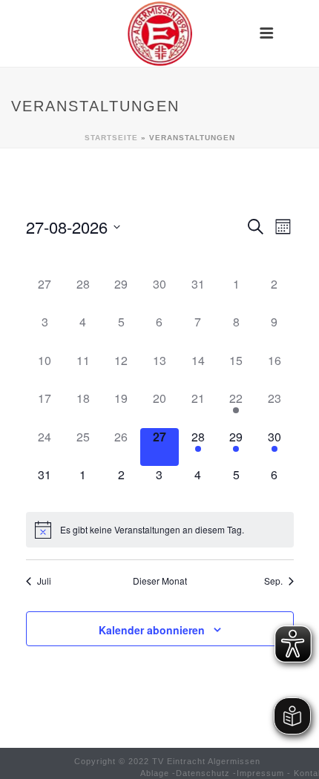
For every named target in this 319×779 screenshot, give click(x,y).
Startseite (111, 138)
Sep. (273, 581)
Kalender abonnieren (152, 629)
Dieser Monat (160, 581)
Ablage (154, 773)
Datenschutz (203, 773)
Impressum (260, 773)
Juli (44, 581)
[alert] (160, 530)
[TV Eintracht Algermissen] (159, 33)
